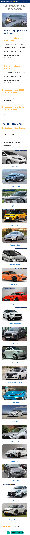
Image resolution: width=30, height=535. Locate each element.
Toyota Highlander (15, 323)
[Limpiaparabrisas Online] (9, 1)
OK (8, 532)
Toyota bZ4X (15, 206)
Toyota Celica (15, 245)
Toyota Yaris (15, 500)
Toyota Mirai (15, 402)
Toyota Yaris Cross (15, 520)
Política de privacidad (17, 532)
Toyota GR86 (15, 284)
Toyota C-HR (15, 225)
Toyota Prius (15, 422)
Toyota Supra (15, 461)
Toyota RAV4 (15, 441)
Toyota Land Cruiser (15, 382)
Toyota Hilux (15, 343)
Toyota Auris (15, 166)
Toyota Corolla (15, 265)
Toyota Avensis (15, 186)
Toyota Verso (15, 480)
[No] (28, 531)
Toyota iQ (15, 363)
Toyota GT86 (15, 304)
